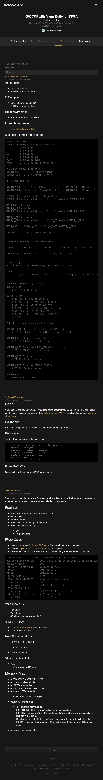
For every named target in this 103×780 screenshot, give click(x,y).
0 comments (27, 79)
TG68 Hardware (12, 490)
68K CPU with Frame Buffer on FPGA (51, 16)
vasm (13, 88)
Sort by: (9, 67)
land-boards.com (53, 30)
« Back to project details (16, 63)
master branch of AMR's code (56, 412)
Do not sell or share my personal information (51, 768)
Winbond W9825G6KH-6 (22, 627)
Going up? (52, 758)
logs (58, 41)
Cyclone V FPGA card (38, 545)
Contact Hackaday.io (28, 765)
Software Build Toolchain (16, 76)
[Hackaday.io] (13, 4)
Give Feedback (45, 765)
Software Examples (14, 397)
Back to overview (51, 19)
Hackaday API (88, 765)
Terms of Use (59, 765)
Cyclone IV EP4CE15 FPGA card (35, 548)
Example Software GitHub (22, 128)
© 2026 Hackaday (51, 773)
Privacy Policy (73, 765)
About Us (13, 765)
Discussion (85, 41)
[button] (95, 4)
